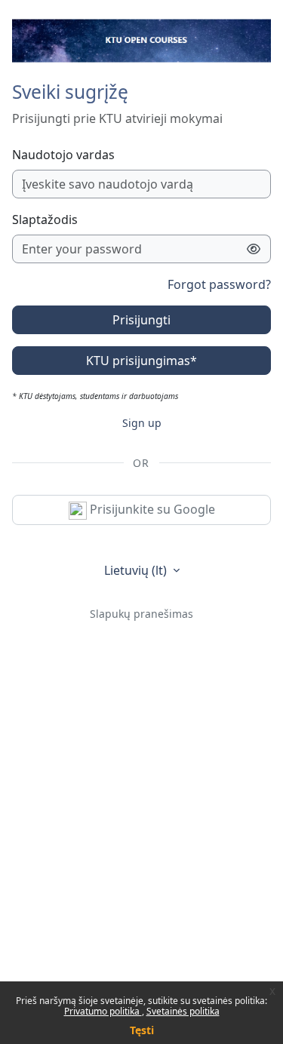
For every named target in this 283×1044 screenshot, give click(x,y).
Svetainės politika (183, 1011)
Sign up (141, 423)
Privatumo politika (103, 1011)
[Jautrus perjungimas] (254, 249)
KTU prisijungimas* (141, 360)
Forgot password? (219, 284)
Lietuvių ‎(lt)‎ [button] (137, 570)
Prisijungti (141, 320)
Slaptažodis (45, 219)
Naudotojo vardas (63, 154)
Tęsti (142, 1030)
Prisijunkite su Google (151, 509)
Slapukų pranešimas (141, 613)
